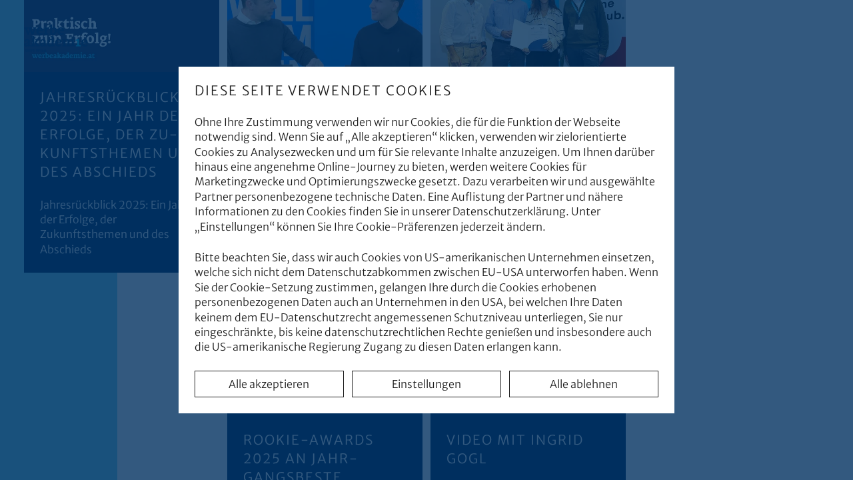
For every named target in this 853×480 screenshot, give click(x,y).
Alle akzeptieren (269, 384)
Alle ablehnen (584, 384)
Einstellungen (426, 384)
